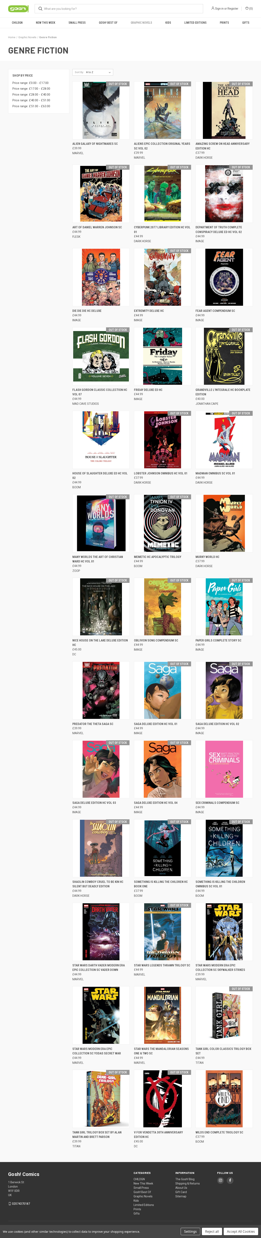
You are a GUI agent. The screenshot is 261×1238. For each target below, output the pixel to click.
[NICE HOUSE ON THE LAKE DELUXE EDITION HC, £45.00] (101, 607)
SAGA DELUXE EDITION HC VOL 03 (94, 803)
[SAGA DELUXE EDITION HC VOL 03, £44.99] (101, 769)
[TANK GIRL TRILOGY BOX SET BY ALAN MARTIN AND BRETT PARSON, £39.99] (101, 1099)
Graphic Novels (141, 22)
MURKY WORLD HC (207, 557)
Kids (168, 22)
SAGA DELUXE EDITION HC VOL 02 (217, 724)
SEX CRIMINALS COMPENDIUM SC (217, 803)
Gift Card (181, 1192)
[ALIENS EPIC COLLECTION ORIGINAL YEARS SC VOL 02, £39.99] (162, 110)
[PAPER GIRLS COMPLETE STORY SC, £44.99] (224, 607)
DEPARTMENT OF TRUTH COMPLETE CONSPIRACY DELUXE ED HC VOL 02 (219, 229)
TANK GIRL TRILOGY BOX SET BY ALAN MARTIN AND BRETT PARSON (97, 1135)
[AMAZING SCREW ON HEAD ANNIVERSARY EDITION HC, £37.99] (224, 110)
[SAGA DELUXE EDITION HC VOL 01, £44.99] (162, 690)
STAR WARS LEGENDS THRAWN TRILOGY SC (162, 965)
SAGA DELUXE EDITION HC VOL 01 (156, 724)
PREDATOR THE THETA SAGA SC (92, 724)
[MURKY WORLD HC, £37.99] (224, 523)
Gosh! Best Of (108, 22)
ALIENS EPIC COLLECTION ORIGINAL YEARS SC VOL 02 (162, 146)
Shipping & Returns (187, 1183)
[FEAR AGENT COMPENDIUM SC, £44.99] (224, 277)
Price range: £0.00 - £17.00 (30, 83)
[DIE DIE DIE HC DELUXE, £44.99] (101, 277)
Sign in (219, 8)
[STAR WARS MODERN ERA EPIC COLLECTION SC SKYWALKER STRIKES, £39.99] (224, 931)
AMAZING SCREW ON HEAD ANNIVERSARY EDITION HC (223, 146)
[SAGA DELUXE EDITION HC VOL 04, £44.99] (162, 769)
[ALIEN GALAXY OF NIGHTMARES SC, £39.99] (101, 110)
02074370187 (21, 1204)
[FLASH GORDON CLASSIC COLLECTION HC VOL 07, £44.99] (101, 356)
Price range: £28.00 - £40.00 (31, 94)
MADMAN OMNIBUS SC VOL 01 (215, 473)
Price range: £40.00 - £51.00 (31, 100)
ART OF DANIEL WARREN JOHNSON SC (97, 227)
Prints (224, 22)
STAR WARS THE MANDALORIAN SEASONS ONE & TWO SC (161, 1051)
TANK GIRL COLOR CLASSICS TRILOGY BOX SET (223, 1051)
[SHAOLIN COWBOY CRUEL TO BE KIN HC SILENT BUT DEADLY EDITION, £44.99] (101, 848)
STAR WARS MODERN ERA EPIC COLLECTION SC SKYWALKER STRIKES (220, 968)
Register (233, 8)
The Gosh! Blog (185, 1179)
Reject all (212, 1231)
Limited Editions (195, 22)
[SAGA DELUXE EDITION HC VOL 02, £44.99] (224, 690)
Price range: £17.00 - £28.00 (31, 88)
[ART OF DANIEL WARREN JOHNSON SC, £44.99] (101, 193)
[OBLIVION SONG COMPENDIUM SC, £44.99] (162, 607)
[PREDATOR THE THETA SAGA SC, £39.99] (101, 690)
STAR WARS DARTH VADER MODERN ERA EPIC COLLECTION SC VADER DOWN (98, 968)
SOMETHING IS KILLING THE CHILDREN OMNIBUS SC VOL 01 (220, 884)
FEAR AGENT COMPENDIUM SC (215, 311)
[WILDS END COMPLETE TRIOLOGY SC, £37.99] (224, 1099)
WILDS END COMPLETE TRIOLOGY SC (219, 1132)
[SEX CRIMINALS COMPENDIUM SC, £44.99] (224, 769)
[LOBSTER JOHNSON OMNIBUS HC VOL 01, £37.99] (162, 440)
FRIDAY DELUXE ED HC (148, 390)
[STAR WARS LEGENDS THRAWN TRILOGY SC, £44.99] (162, 931)
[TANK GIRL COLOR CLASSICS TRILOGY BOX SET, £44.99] (224, 1015)
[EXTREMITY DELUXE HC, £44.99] (162, 277)
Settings (190, 1231)
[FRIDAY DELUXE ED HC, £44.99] (162, 356)
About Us (181, 1187)
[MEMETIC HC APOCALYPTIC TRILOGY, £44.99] (162, 523)
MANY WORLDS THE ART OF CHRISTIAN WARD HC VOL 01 (97, 559)
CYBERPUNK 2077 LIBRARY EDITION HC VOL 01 (162, 229)
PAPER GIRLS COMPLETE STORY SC (218, 640)
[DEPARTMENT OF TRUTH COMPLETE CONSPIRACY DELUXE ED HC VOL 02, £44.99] (224, 193)
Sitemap (180, 1196)
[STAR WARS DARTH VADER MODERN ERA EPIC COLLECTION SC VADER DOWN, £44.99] (101, 931)
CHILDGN (17, 22)
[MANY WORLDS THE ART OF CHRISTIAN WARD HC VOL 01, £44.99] (101, 523)
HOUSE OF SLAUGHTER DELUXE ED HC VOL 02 (100, 476)
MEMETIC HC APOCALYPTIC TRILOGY (157, 557)
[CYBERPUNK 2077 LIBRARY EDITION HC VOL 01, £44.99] (162, 193)
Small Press (77, 22)
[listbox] (99, 72)
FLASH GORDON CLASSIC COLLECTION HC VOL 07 (99, 392)
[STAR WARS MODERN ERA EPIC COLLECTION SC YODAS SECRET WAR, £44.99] (101, 1015)
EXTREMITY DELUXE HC (149, 311)
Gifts (245, 22)
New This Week (45, 22)
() (251, 8)
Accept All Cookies (241, 1231)
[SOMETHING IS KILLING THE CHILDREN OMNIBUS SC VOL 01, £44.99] (224, 848)
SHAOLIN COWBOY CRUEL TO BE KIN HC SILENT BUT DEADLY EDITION (97, 884)
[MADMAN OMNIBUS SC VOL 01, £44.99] (224, 440)
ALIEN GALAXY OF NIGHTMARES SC (95, 144)
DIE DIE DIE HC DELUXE (87, 311)
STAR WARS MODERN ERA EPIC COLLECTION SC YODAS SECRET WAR (96, 1051)
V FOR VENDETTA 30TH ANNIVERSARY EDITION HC (158, 1135)
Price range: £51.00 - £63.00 (31, 106)
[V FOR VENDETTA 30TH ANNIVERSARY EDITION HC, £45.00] (162, 1099)
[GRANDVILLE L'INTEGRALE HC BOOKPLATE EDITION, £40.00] (224, 356)
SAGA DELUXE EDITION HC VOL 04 (156, 803)
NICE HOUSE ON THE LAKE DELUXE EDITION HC (100, 643)
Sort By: (79, 72)
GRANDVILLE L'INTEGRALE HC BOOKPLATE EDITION (223, 392)
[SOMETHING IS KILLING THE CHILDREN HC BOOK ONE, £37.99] (162, 848)
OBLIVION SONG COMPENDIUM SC (156, 640)
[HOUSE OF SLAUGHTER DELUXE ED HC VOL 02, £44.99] (101, 440)
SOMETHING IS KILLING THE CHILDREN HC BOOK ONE (161, 884)
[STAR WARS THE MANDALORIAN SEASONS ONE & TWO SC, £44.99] (162, 1015)
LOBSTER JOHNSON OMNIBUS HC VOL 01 (161, 473)
